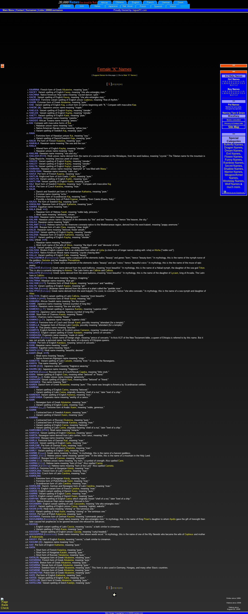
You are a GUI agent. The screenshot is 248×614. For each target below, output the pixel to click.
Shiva (69, 245)
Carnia (99, 463)
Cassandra (79, 503)
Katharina (86, 191)
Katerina (61, 184)
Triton (201, 268)
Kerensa (71, 394)
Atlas (31, 293)
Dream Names (233, 150)
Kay (63, 105)
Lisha (101, 250)
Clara (63, 227)
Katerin (67, 412)
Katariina (61, 141)
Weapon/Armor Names (234, 176)
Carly (66, 450)
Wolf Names (232, 184)
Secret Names (233, 165)
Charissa (70, 433)
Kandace (61, 343)
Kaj (64, 130)
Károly (70, 468)
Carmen (61, 458)
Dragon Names (233, 147)
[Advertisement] (124, 38)
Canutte (68, 361)
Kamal (73, 298)
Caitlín (72, 176)
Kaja (73, 138)
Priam (146, 519)
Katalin (63, 552)
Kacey (66, 97)
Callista (109, 270)
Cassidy (77, 531)
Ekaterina (68, 420)
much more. (234, 187)
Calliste (97, 270)
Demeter (46, 260)
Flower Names (233, 156)
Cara (65, 374)
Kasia (63, 529)
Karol (70, 481)
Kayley (69, 110)
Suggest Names (99, 75)
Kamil (77, 322)
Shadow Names (233, 168)
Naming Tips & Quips (234, 113)
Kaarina (60, 174)
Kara (69, 379)
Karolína (59, 186)
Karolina (73, 422)
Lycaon (174, 273)
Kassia (61, 539)
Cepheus (189, 534)
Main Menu (8, 10)
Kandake (78, 332)
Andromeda (37, 537)
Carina (65, 389)
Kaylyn (68, 166)
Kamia (62, 314)
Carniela (109, 466)
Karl (66, 440)
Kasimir (70, 516)
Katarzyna (61, 514)
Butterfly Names (233, 144)
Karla (63, 445)
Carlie (68, 443)
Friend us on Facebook (235, 193)
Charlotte (70, 448)
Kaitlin (69, 179)
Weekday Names (233, 181)
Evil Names (233, 153)
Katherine (71, 204)
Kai (69, 123)
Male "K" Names (129, 75)
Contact (20, 10)
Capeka (83, 372)
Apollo (173, 519)
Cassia (70, 526)
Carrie (65, 405)
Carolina (67, 471)
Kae (134, 105)
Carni (120, 460)
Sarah (64, 212)
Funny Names (233, 159)
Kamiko (78, 309)
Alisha (157, 250)
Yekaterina (63, 555)
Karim (73, 407)
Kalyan (73, 283)
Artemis (68, 270)
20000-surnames (54, 10)
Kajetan (74, 199)
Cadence (88, 100)
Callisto (40, 275)
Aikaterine (67, 89)
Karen (64, 415)
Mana (103, 169)
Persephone (74, 260)
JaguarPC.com (139, 10)
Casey (67, 92)
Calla (66, 255)
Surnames (31, 10)
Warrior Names (233, 171)
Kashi (62, 511)
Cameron (84, 330)
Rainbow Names (233, 162)
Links (41, 10)
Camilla (75, 325)
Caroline (75, 488)
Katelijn (70, 583)
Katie (66, 115)
